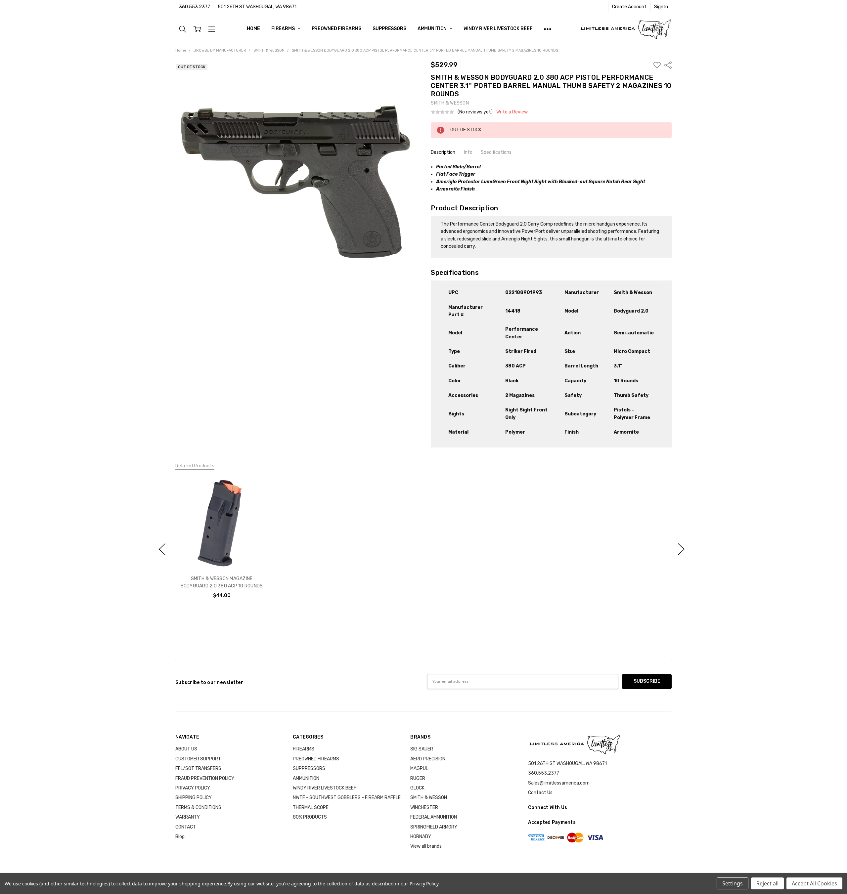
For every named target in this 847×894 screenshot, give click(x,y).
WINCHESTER (424, 807)
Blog (180, 836)
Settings (732, 883)
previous (162, 549)
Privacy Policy (424, 883)
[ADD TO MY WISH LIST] (256, 499)
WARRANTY (187, 817)
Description (443, 152)
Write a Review (512, 112)
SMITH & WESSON (428, 797)
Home (253, 28)
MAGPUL (419, 768)
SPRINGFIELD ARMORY (433, 827)
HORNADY (420, 836)
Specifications (496, 152)
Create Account (629, 7)
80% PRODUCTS (310, 817)
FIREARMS (283, 28)
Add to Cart (222, 541)
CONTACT (185, 827)
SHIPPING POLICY (193, 797)
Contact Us (540, 792)
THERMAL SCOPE (311, 807)
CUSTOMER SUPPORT (198, 759)
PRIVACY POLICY (192, 788)
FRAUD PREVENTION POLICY (204, 778)
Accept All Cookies (814, 883)
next (681, 549)
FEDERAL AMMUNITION (433, 817)
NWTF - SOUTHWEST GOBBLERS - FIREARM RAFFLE (347, 797)
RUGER (417, 778)
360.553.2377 (194, 7)
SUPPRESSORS (389, 28)
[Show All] (547, 29)
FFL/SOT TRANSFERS (198, 768)
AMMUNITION (433, 28)
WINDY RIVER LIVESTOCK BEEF (498, 28)
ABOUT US (186, 749)
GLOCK (417, 788)
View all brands (426, 846)
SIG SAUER (421, 749)
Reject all (767, 883)
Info (468, 152)
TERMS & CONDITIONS (198, 807)
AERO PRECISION (427, 759)
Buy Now (221, 556)
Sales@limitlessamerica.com (559, 783)
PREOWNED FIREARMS (337, 28)
